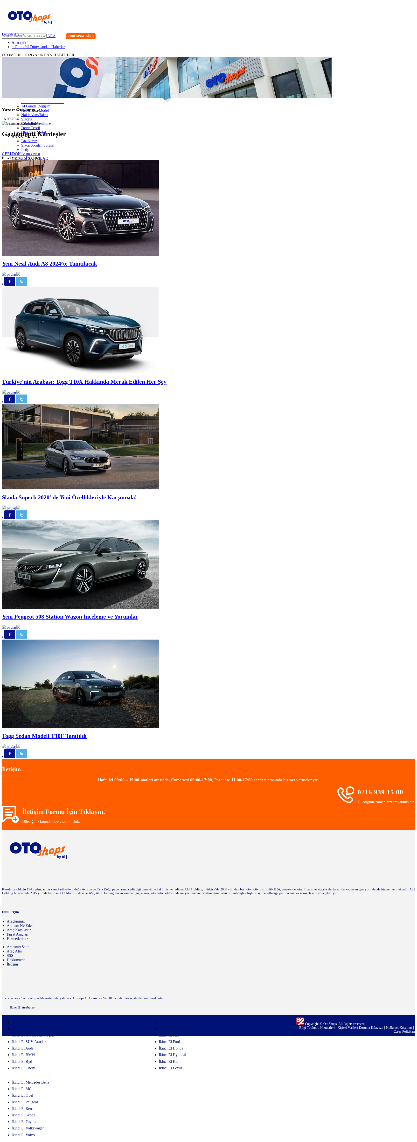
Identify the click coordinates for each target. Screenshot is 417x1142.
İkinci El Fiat (169, 1035)
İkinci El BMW (23, 1055)
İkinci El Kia (168, 1061)
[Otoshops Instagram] (381, 37)
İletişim (26, 150)
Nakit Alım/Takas (34, 115)
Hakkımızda (16, 960)
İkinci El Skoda (23, 1115)
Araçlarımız (16, 921)
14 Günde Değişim (35, 106)
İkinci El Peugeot (25, 1102)
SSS (10, 955)
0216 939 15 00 (380, 792)
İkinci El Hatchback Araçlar (33, 1035)
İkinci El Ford (169, 1042)
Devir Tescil (30, 128)
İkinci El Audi (22, 1048)
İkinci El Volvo (23, 1135)
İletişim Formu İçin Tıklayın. (63, 811)
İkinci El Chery (23, 1068)
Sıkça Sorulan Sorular (38, 145)
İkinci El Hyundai (172, 1055)
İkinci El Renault (24, 1109)
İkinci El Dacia (170, 1029)
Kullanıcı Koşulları (399, 1027)
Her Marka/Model (35, 110)
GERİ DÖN (11, 154)
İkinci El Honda (171, 1048)
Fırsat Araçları (17, 934)
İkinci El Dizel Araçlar (29, 1022)
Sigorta (26, 119)
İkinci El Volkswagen (28, 1128)
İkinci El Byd (22, 1061)
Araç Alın (14, 951)
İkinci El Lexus (170, 1068)
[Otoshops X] (401, 37)
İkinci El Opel (22, 1095)
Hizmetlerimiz (17, 939)
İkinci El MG (22, 1089)
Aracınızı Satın (18, 947)
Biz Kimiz (29, 141)
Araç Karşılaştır (19, 930)
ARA (51, 36)
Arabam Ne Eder (20, 925)
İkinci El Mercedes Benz (30, 1082)
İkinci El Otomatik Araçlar (32, 1029)
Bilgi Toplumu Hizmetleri (317, 1027)
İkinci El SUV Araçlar (29, 1042)
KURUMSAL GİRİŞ (80, 36)
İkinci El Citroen (171, 1022)
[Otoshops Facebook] (391, 37)
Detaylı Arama (13, 34)
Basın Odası (30, 154)
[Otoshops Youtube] (411, 37)
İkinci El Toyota (24, 1122)
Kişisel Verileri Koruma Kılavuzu (360, 1027)
